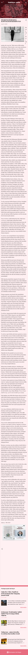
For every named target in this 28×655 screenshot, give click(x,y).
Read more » (23, 607)
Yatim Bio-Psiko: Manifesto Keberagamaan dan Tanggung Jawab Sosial (10, 593)
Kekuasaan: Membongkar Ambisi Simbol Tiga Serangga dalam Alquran (11, 613)
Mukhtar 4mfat (14, 2)
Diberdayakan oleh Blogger (15, 652)
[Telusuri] (26, 3)
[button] (26, 20)
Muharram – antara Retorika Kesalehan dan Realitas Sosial (10, 633)
